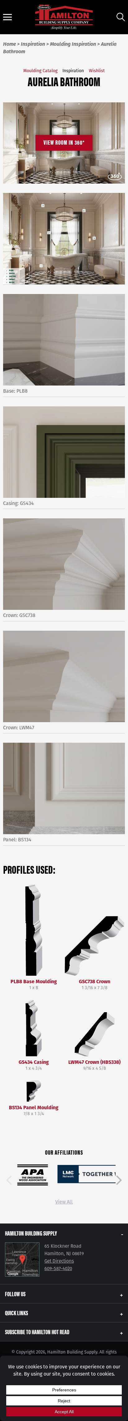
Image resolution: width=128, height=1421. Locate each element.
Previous (9, 1180)
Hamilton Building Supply (31, 1232)
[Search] (121, 17)
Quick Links (16, 1312)
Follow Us (15, 1293)
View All (64, 1202)
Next (119, 1180)
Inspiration (73, 70)
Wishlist (97, 70)
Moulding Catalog (40, 70)
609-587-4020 (58, 1268)
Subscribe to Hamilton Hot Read (37, 1331)
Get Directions (59, 1261)
